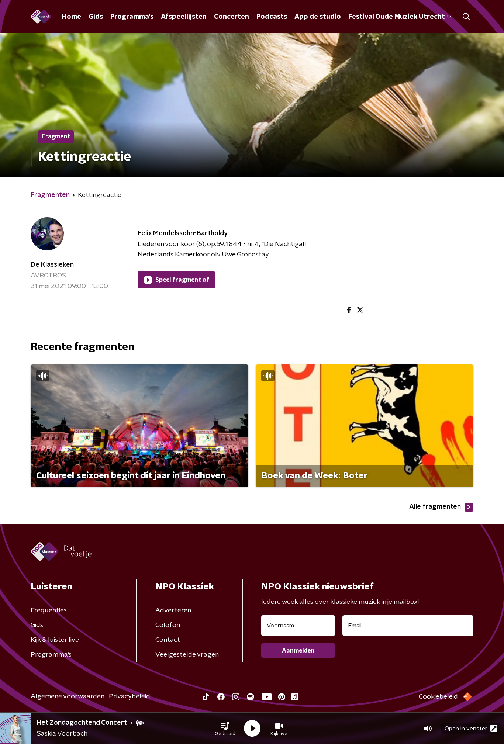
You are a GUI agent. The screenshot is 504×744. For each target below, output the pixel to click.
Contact (167, 640)
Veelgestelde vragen (187, 654)
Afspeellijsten (184, 17)
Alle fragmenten (435, 507)
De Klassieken (52, 265)
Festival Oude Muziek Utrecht (396, 17)
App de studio (317, 17)
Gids (96, 17)
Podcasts (271, 17)
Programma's (131, 17)
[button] (225, 728)
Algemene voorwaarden (67, 696)
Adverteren (173, 610)
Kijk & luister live (55, 640)
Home (71, 17)
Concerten (231, 17)
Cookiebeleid (438, 696)
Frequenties (49, 610)
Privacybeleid (129, 696)
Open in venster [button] (466, 728)
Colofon (167, 625)
